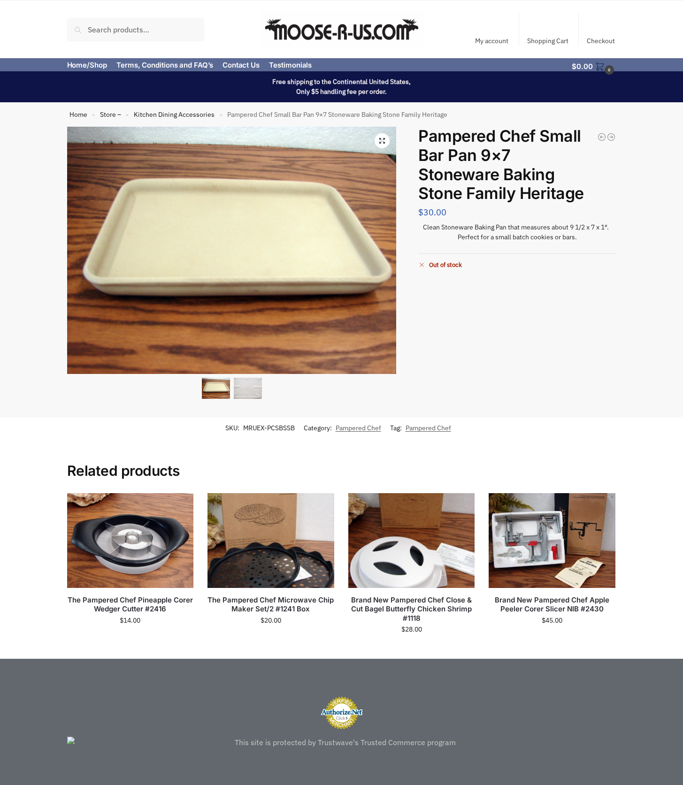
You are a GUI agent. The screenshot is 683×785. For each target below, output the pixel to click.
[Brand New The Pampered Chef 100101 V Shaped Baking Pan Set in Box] (601, 137)
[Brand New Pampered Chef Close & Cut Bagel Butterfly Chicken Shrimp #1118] (411, 540)
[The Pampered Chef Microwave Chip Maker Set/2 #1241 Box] (270, 540)
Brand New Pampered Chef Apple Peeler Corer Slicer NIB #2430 (552, 604)
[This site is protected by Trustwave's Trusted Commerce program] (341, 742)
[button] (594, 66)
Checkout (601, 41)
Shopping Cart (547, 41)
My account (491, 41)
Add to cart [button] (130, 640)
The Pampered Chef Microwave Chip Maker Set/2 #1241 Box (270, 604)
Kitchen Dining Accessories (174, 114)
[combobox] (136, 29)
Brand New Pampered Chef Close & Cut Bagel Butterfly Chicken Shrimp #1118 (411, 609)
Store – (110, 114)
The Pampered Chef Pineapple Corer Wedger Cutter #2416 (130, 604)
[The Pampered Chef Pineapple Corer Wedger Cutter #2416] (130, 540)
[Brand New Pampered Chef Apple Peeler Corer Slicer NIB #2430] (552, 540)
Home (78, 114)
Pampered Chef (358, 428)
